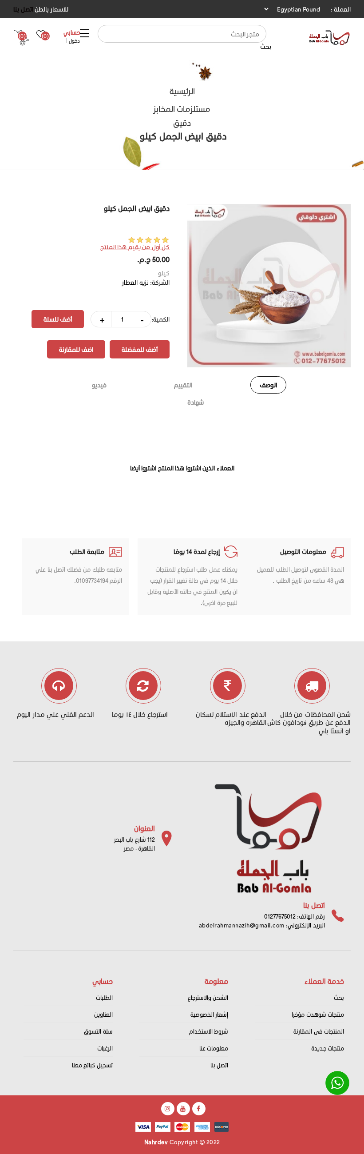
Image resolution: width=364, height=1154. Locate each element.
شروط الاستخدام (209, 1031)
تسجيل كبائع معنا (92, 1065)
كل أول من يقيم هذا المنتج (135, 247)
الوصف (268, 385)
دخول (74, 40)
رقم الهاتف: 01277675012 (294, 916)
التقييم (183, 385)
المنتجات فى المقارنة (318, 1031)
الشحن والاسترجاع (208, 997)
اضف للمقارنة (76, 349)
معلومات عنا (214, 1048)
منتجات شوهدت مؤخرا (318, 1014)
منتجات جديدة (327, 1048)
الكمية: (160, 319)
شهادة (195, 402)
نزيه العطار (135, 282)
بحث (265, 46)
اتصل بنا (23, 9)
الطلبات (104, 997)
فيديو (99, 385)
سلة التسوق (98, 1031)
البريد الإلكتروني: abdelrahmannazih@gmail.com (262, 925)
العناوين (103, 1014)
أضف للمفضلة (140, 349)
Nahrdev (156, 1141)
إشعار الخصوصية (209, 1014)
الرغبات (105, 1048)
